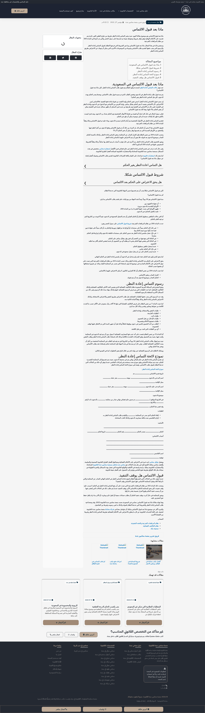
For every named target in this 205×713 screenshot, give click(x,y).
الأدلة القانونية (57, 662)
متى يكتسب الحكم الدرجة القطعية (105, 607)
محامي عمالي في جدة (107, 665)
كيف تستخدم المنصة (54, 658)
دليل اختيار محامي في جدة (132, 651)
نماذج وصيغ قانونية (55, 665)
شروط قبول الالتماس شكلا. (147, 68)
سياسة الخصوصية (55, 672)
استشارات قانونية (149, 156)
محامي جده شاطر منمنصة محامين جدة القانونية (109, 465)
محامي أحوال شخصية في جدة (104, 654)
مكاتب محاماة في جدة (134, 654)
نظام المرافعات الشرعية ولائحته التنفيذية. (145, 523)
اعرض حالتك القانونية (134, 662)
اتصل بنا (58, 654)
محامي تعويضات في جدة (106, 680)
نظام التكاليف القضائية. (151, 526)
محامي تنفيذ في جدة (107, 676)
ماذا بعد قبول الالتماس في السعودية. (144, 65)
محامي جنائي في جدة (107, 651)
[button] (76, 57)
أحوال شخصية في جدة (153, 22)
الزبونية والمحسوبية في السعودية (64, 605)
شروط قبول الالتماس (124, 224)
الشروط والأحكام (151, 701)
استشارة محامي (104, 149)
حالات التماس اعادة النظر (148, 88)
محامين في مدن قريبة (81, 651)
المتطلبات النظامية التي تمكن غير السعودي (144, 607)
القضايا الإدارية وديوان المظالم (110, 582)
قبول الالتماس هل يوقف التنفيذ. (145, 77)
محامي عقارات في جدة (107, 672)
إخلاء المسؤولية (141, 701)
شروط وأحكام (57, 669)
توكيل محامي (153, 462)
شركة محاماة (109, 509)
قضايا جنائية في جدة (71, 582)
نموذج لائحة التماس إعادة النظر (152, 369)
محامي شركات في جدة (107, 662)
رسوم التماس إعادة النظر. (148, 71)
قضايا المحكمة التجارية (154, 582)
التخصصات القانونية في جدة (132, 658)
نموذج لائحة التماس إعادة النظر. (145, 74)
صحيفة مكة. (154, 529)
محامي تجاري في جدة (107, 658)
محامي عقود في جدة (108, 669)
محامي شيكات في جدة (107, 683)
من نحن (58, 651)
